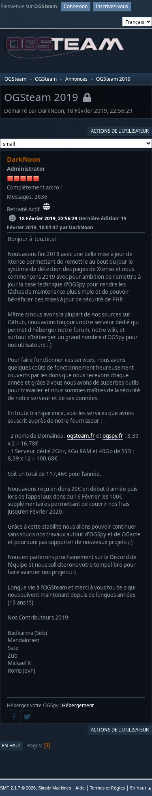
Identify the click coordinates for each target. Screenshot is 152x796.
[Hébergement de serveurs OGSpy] (46, 207)
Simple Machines (54, 787)
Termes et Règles (107, 788)
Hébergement (78, 705)
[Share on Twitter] (27, 717)
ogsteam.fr (81, 435)
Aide (80, 788)
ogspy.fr (113, 435)
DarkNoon (24, 159)
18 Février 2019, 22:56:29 (48, 218)
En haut (11, 745)
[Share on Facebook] (13, 717)
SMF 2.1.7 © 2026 (18, 787)
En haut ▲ (141, 788)
